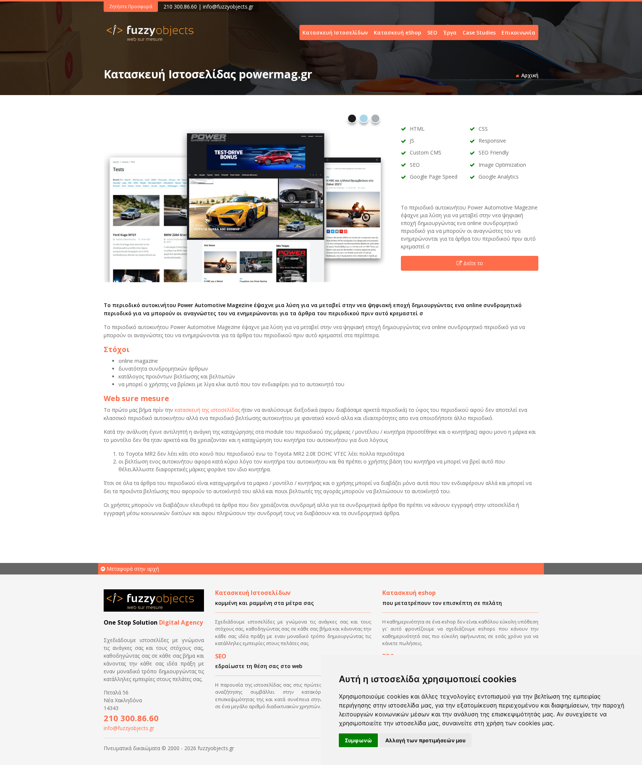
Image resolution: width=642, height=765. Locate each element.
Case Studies (479, 32)
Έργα (450, 32)
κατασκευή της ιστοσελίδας (207, 409)
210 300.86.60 (180, 6)
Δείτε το (473, 263)
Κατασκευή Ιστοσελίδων (335, 32)
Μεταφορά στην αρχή (132, 568)
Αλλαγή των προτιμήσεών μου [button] (425, 740)
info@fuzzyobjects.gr (228, 6)
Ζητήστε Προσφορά (130, 6)
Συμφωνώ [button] (358, 740)
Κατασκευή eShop (397, 32)
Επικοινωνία (518, 32)
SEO (432, 32)
